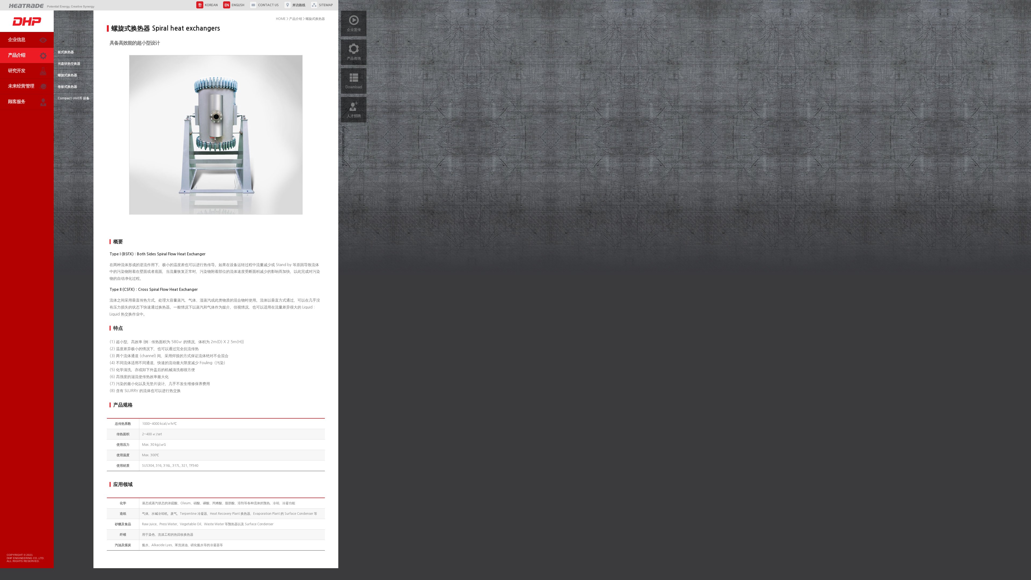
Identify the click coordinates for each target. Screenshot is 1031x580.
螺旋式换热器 (67, 75)
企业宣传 (354, 29)
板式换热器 (66, 52)
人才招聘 (354, 116)
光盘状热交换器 (69, 63)
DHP (27, 21)
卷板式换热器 (67, 86)
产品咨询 (354, 58)
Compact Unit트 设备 (73, 98)
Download (354, 87)
